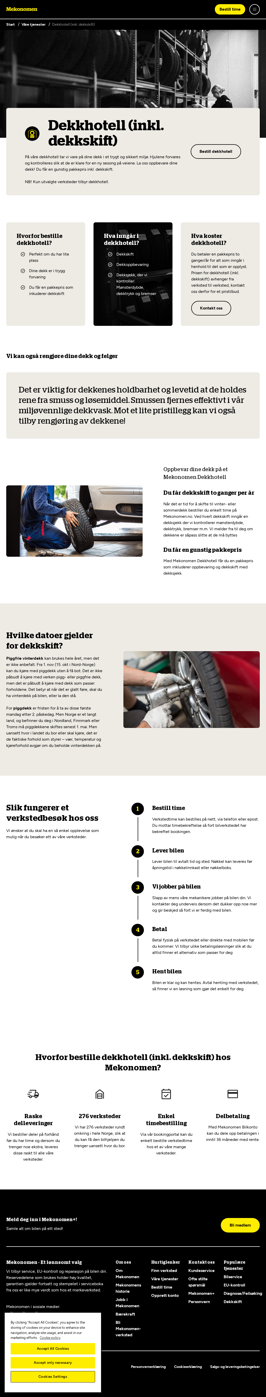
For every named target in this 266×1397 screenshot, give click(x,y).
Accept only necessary (53, 1363)
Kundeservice (201, 1270)
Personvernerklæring (148, 1367)
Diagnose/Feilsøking (243, 1293)
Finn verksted (164, 1270)
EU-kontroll (234, 1285)
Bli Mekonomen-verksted (128, 1328)
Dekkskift (233, 1301)
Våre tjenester (164, 1278)
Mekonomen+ (201, 1293)
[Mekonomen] (21, 9)
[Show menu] (254, 9)
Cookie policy (50, 1338)
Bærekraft (125, 1314)
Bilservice (233, 1276)
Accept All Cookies (53, 1349)
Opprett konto (165, 1295)
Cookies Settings (52, 1377)
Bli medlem (240, 1225)
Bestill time (230, 9)
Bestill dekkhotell (216, 151)
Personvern (199, 1301)
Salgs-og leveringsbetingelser (235, 1367)
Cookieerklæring (188, 1367)
